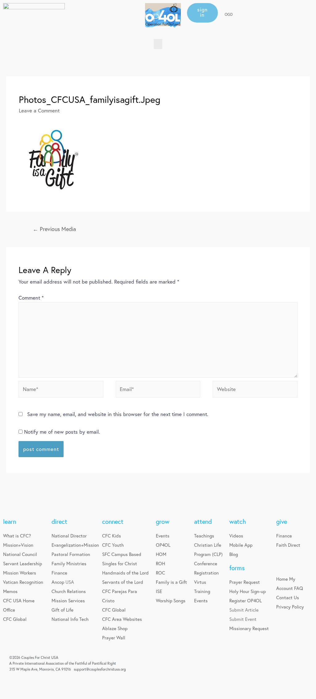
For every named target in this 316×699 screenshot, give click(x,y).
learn (9, 521)
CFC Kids (111, 536)
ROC (160, 573)
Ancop (58, 582)
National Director (69, 536)
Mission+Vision (18, 545)
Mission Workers (19, 573)
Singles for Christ (119, 563)
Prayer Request (244, 582)
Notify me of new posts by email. (62, 431)
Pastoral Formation (71, 554)
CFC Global (15, 619)
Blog (233, 554)
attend (203, 521)
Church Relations (69, 591)
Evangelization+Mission (75, 545)
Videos (236, 536)
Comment (31, 297)
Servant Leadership (22, 563)
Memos (10, 591)
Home (282, 579)
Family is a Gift (171, 582)
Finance (59, 573)
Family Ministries (69, 563)
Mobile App (240, 545)
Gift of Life (62, 610)
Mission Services (68, 600)
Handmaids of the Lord (125, 573)
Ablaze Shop (114, 628)
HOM (161, 554)
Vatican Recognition (23, 582)
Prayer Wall (113, 637)
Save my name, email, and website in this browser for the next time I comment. (117, 414)
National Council (20, 554)
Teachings (204, 536)
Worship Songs (170, 600)
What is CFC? (17, 536)
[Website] (255, 390)
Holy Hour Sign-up (247, 591)
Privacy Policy (290, 607)
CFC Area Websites (122, 619)
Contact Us (287, 597)
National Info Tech (70, 619)
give (281, 521)
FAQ (298, 588)
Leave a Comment (39, 110)
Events (162, 536)
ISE (159, 591)
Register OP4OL (245, 600)
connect (112, 521)
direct (59, 521)
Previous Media (54, 229)
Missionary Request (249, 628)
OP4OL (163, 545)
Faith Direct (288, 545)
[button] (202, 13)
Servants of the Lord (122, 582)
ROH (160, 563)
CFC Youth (113, 545)
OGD (229, 14)
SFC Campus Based (121, 554)
